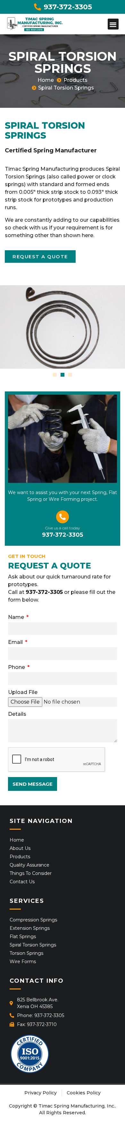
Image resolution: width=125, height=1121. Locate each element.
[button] (113, 24)
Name (16, 617)
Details (17, 714)
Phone (17, 667)
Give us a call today (62, 528)
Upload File (23, 692)
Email (16, 642)
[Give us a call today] (62, 516)
